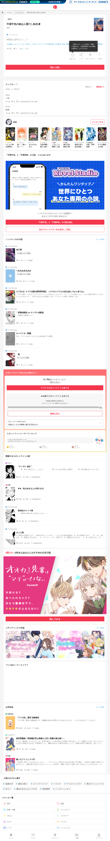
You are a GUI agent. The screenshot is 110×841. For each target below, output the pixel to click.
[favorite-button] (72, 54)
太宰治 (58, 44)
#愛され (9, 552)
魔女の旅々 (22, 783)
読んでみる (55, 618)
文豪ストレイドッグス (16, 44)
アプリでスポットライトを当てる (55, 387)
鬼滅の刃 (8, 783)
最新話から (100, 86)
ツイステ (56, 783)
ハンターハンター (61, 788)
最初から (88, 86)
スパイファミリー (39, 783)
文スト (29, 44)
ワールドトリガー (72, 783)
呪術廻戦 (45, 788)
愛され (69, 44)
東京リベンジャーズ (94, 783)
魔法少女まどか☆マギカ (25, 788)
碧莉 (8, 27)
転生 (100, 44)
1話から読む (55, 67)
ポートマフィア (39, 44)
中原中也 (50, 44)
